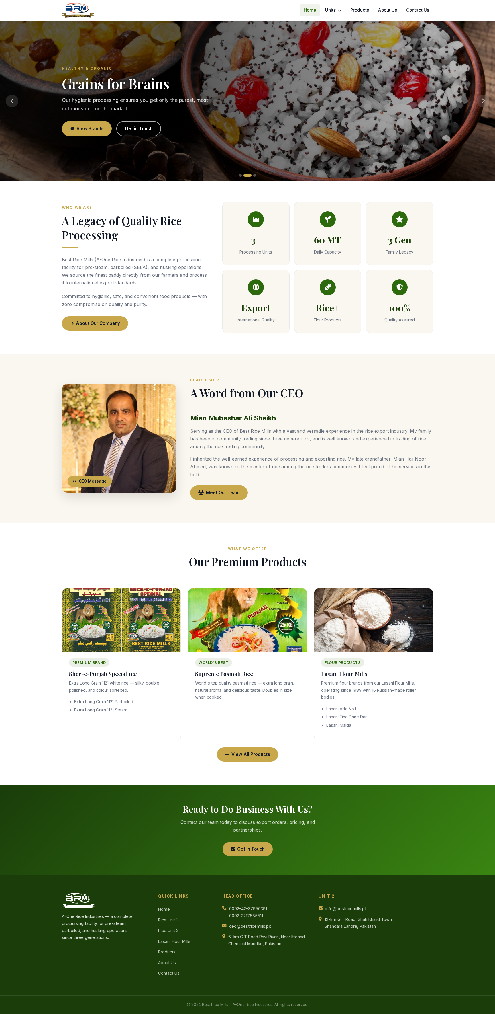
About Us (387, 10)
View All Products (250, 754)
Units (331, 10)
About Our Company (98, 323)
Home (310, 10)
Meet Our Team (223, 492)
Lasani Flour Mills (174, 941)
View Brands (90, 128)
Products (359, 10)
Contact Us (417, 10)
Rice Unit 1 (168, 919)
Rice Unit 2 (168, 930)
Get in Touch (138, 128)
